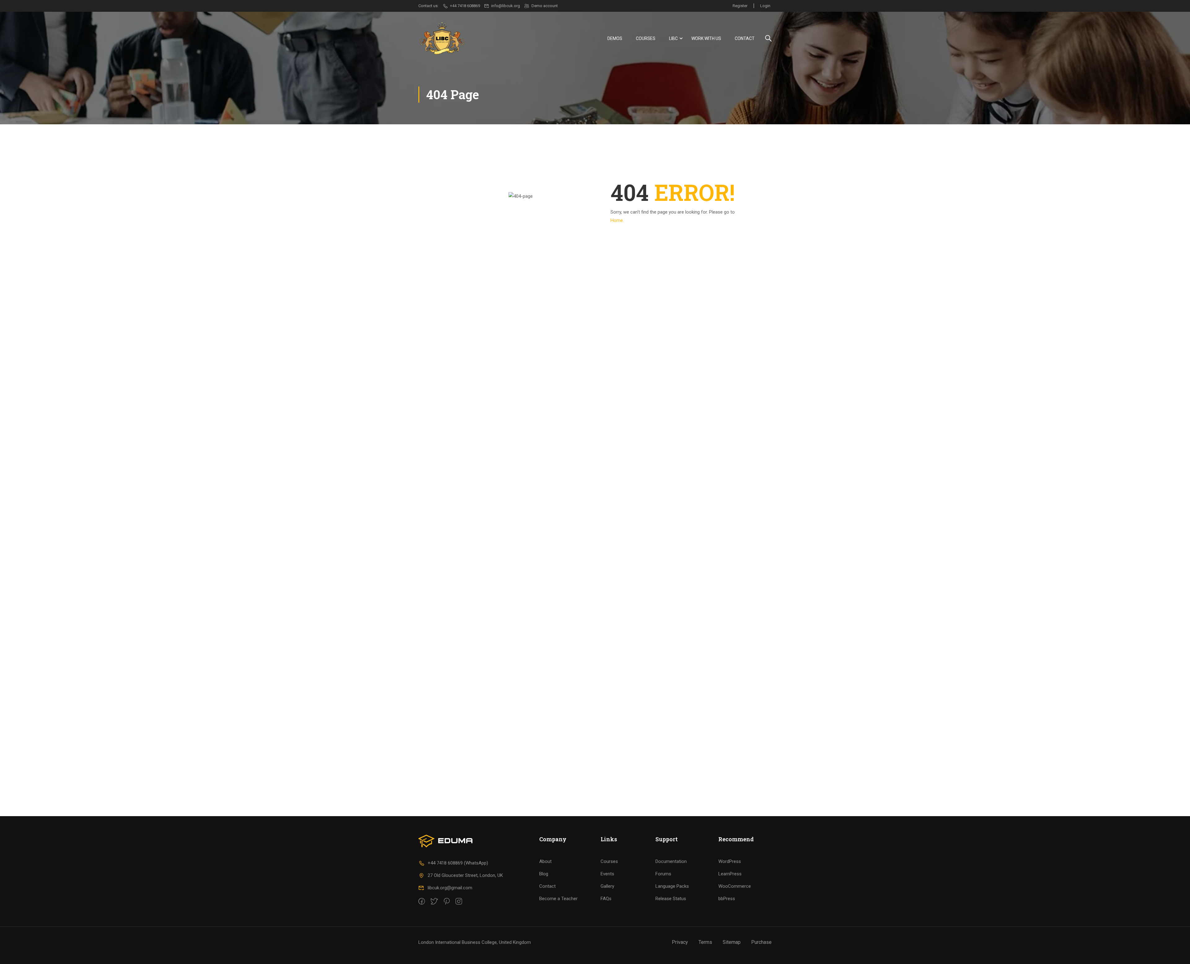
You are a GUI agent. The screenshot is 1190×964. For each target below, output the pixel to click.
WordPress (729, 861)
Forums (663, 874)
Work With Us (706, 38)
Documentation (671, 861)
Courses (645, 38)
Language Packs (672, 886)
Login (765, 5)
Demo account (544, 5)
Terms (705, 942)
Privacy (680, 942)
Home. (617, 220)
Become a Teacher (558, 898)
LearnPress (730, 874)
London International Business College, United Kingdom (474, 942)
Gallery (607, 886)
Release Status (670, 898)
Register (740, 5)
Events (607, 874)
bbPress (726, 898)
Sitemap (732, 942)
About (545, 861)
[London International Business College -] (442, 38)
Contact (745, 38)
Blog (543, 874)
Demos (614, 38)
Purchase (761, 942)
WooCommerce (734, 886)
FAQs (606, 898)
